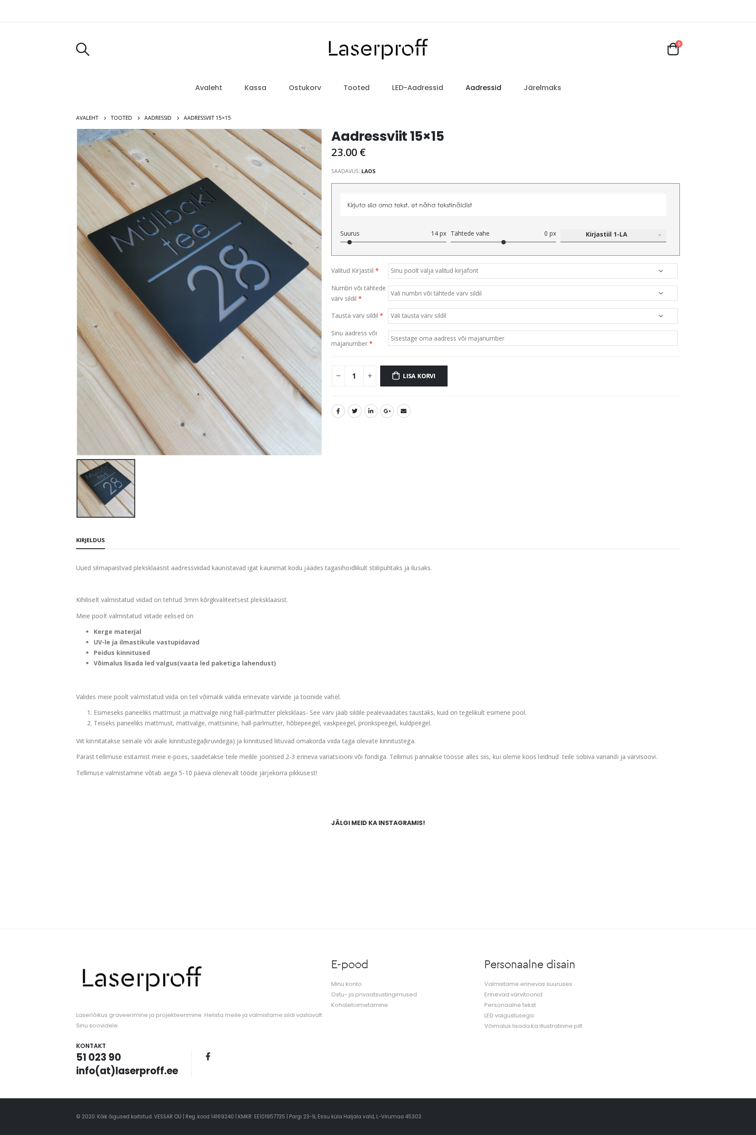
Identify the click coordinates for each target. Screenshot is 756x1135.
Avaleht (208, 88)
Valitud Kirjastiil (355, 270)
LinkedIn (371, 411)
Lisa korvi (419, 376)
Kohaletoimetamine (359, 1005)
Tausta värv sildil (357, 315)
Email (404, 411)
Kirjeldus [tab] (90, 540)
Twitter (355, 411)
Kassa (255, 88)
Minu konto (346, 984)
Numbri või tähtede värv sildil (358, 293)
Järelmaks (542, 88)
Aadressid (483, 88)
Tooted (356, 88)
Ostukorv (305, 88)
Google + (387, 411)
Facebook (338, 411)
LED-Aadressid (417, 88)
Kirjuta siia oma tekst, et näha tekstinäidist (409, 205)
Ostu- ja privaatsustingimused (374, 994)
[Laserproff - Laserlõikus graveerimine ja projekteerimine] (378, 48)
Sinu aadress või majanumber (354, 338)
